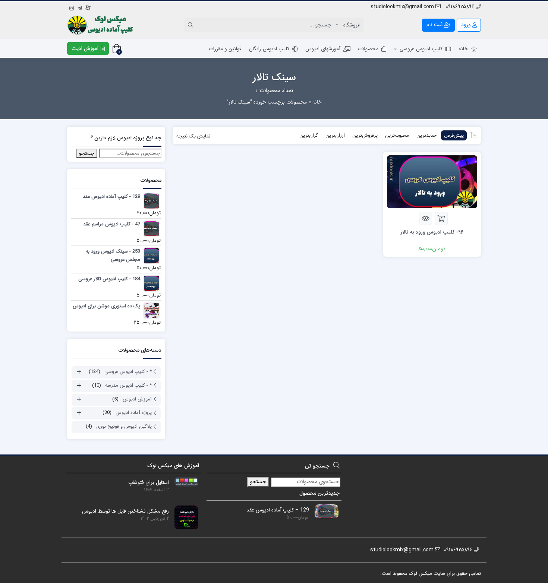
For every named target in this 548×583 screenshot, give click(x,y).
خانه (463, 49)
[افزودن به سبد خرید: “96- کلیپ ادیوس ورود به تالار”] (441, 218)
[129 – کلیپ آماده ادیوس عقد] (323, 511)
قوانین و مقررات (225, 49)
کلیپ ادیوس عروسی (421, 49)
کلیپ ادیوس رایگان (269, 49)
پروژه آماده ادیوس (134, 412)
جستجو (86, 153)
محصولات (368, 49)
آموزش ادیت (86, 48)
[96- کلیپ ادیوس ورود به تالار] (432, 181)
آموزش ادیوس (137, 399)
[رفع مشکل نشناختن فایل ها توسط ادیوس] (183, 517)
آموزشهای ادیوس (322, 49)
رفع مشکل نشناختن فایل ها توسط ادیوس (125, 511)
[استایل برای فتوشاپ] (183, 481)
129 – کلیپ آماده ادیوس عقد (277, 510)
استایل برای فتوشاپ (148, 483)
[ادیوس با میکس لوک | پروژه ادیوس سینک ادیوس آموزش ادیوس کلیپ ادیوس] (101, 25)
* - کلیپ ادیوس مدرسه (128, 385)
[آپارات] (88, 7)
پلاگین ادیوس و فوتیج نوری (124, 426)
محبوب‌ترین (397, 135)
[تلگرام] (80, 7)
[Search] (191, 25)
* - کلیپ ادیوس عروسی (128, 372)
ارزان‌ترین (335, 135)
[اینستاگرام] (72, 7)
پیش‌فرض (454, 135)
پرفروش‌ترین (365, 135)
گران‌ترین (308, 135)
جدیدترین (426, 135)
